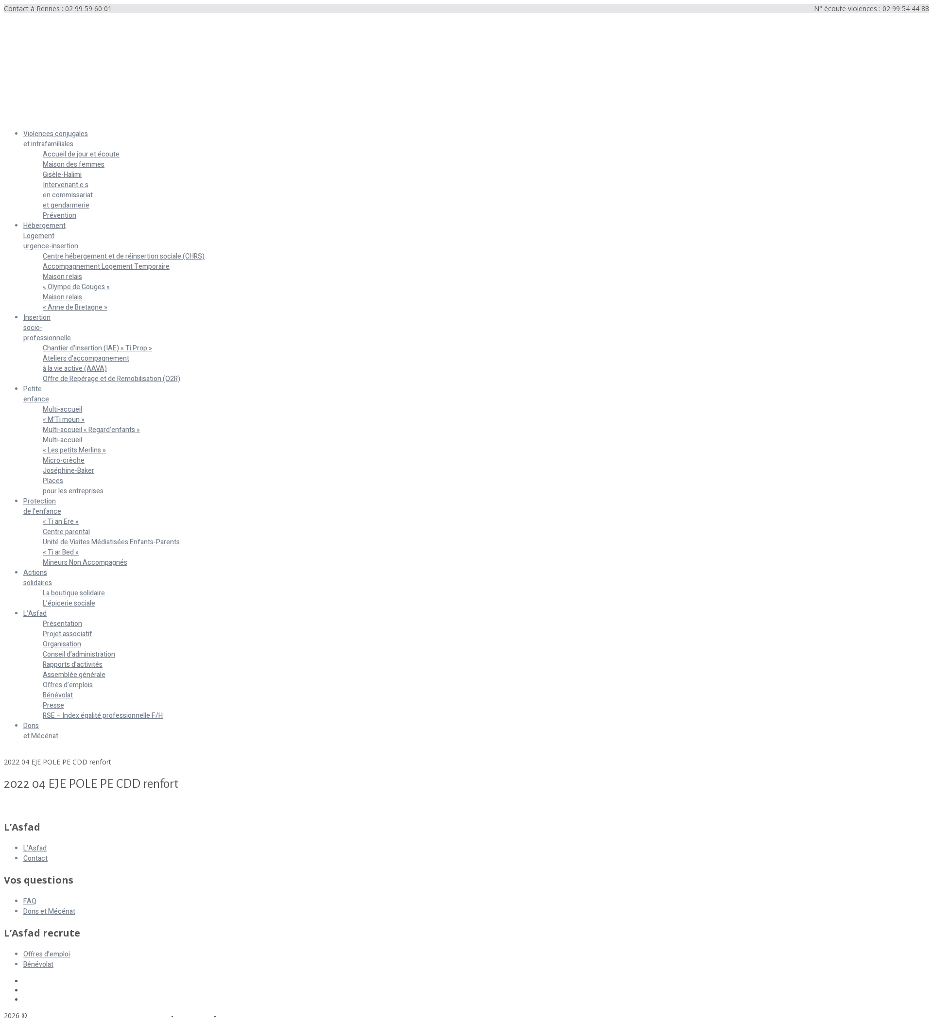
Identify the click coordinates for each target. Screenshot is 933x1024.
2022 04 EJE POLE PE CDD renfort (57, 806)
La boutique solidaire (74, 593)
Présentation (62, 624)
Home (13, 752)
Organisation (62, 644)
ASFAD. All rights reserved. (72, 1015)
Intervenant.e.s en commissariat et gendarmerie (68, 195)
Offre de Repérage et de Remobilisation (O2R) (111, 379)
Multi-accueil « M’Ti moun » (64, 414)
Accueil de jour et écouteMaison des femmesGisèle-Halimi (81, 164)
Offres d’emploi (46, 954)
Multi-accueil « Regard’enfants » (91, 430)
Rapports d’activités (73, 665)
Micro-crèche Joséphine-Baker (68, 465)
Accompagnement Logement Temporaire (106, 266)
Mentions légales (142, 1015)
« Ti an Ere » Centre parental (66, 527)
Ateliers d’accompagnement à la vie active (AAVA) (86, 363)
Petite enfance (36, 394)
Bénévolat (58, 695)
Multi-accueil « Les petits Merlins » (74, 445)
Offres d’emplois (68, 685)
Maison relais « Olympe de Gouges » (76, 282)
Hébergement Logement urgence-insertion (50, 236)
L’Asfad (35, 613)
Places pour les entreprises (73, 486)
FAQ (29, 901)
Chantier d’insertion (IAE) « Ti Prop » (97, 348)
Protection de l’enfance (42, 506)
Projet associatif (67, 634)
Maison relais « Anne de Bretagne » (75, 302)
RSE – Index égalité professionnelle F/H (103, 716)
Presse (53, 705)
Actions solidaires (37, 578)
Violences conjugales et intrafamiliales (55, 139)
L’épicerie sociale (69, 603)
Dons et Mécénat (40, 731)
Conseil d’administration (79, 654)
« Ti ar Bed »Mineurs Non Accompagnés (85, 557)
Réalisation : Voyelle (249, 1015)
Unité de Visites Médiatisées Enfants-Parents (111, 542)
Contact (35, 858)
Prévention (59, 215)
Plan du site (193, 1015)
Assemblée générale (74, 675)
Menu (13, 117)
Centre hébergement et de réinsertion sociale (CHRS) (124, 256)
